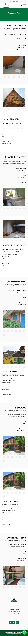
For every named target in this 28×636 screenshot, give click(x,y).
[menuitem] (20, 5)
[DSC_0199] (14, 319)
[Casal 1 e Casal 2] (14, 64)
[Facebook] (10, 622)
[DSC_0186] (24, 209)
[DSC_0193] (4, 461)
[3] (16, 367)
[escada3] (20, 241)
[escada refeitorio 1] (20, 587)
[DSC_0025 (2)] (12, 241)
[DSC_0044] (4, 114)
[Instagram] (13, 622)
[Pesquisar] (20, 5)
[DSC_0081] (24, 367)
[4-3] (8, 587)
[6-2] (12, 587)
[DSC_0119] (14, 109)
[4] (18, 76)
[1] (9, 76)
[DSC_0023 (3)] (20, 209)
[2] (14, 76)
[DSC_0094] (20, 331)
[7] (16, 209)
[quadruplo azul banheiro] (8, 331)
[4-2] (23, 76)
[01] (9, 109)
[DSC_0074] (16, 331)
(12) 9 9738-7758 (14, 611)
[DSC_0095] (24, 331)
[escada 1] (16, 241)
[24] (12, 331)
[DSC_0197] (4, 335)
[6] (14, 97)
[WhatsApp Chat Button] (24, 632)
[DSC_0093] (24, 457)
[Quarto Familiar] (14, 575)
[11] (24, 587)
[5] (23, 109)
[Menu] (24, 5)
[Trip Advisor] (17, 622)
